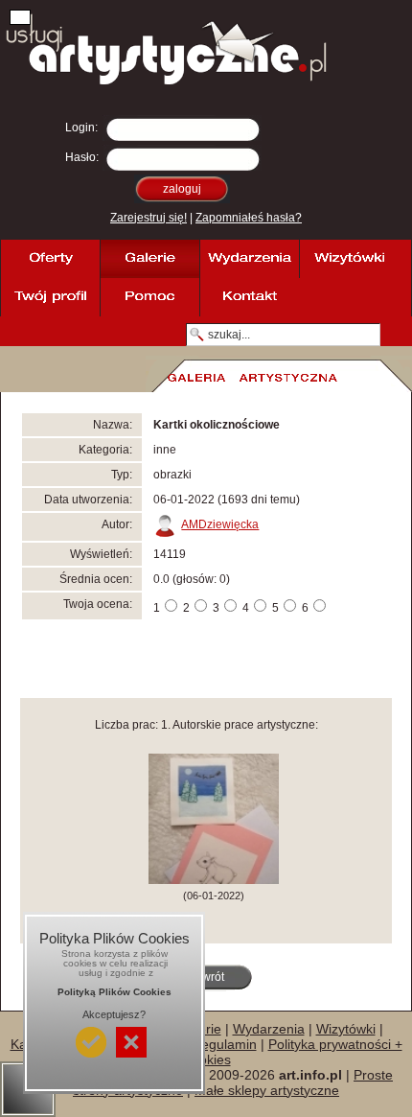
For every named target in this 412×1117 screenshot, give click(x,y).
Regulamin (224, 1044)
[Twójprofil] (50, 297)
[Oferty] (50, 259)
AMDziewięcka (220, 524)
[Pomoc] (149, 297)
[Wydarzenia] (249, 259)
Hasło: (82, 157)
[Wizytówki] (349, 259)
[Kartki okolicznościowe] (214, 880)
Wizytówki (346, 1028)
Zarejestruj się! (148, 217)
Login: (81, 127)
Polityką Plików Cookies (114, 992)
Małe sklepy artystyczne (267, 1090)
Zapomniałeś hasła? (248, 217)
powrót (206, 977)
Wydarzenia (269, 1028)
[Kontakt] (249, 297)
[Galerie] (149, 259)
